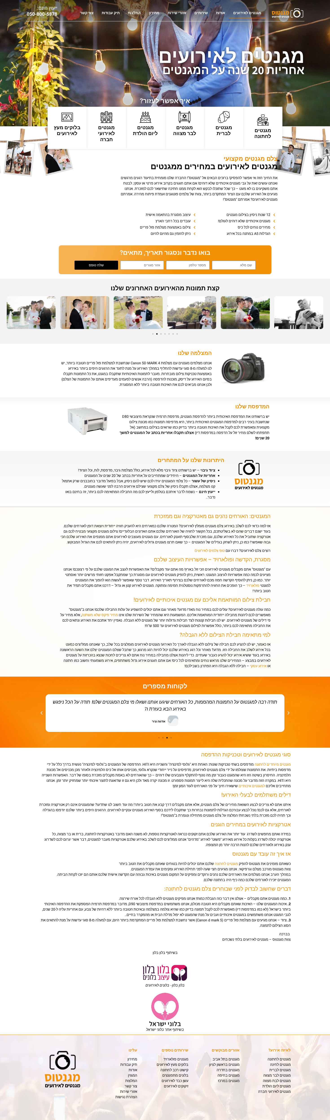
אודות (220, 13)
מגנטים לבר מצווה (184, 130)
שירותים (201, 13)
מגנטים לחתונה (262, 133)
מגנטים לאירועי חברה (106, 133)
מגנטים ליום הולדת (145, 130)
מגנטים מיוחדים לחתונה (273, 764)
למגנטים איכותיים (252, 786)
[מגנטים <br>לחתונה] (263, 120)
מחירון (154, 13)
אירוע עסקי (258, 666)
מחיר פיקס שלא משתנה (100, 615)
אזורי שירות (177, 13)
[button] (12, 313)
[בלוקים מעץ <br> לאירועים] (67, 117)
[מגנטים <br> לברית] (224, 117)
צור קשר (87, 13)
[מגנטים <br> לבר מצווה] (184, 117)
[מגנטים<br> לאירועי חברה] (106, 117)
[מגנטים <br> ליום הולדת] (145, 117)
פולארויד (252, 585)
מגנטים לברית (224, 130)
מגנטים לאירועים (247, 13)
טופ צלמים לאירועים (210, 550)
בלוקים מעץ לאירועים (67, 130)
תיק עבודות (111, 13)
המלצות (134, 13)
